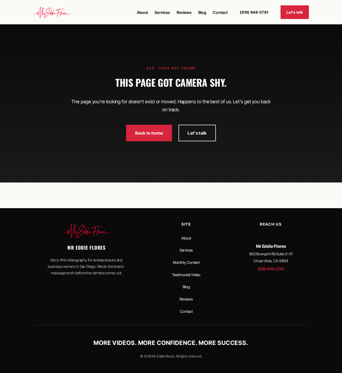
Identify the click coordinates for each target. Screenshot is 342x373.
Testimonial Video (186, 274)
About (142, 12)
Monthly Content (186, 262)
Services (162, 12)
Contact (220, 12)
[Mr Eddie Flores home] (52, 12)
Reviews (184, 12)
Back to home (149, 133)
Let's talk (294, 12)
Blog (202, 12)
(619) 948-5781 (254, 12)
